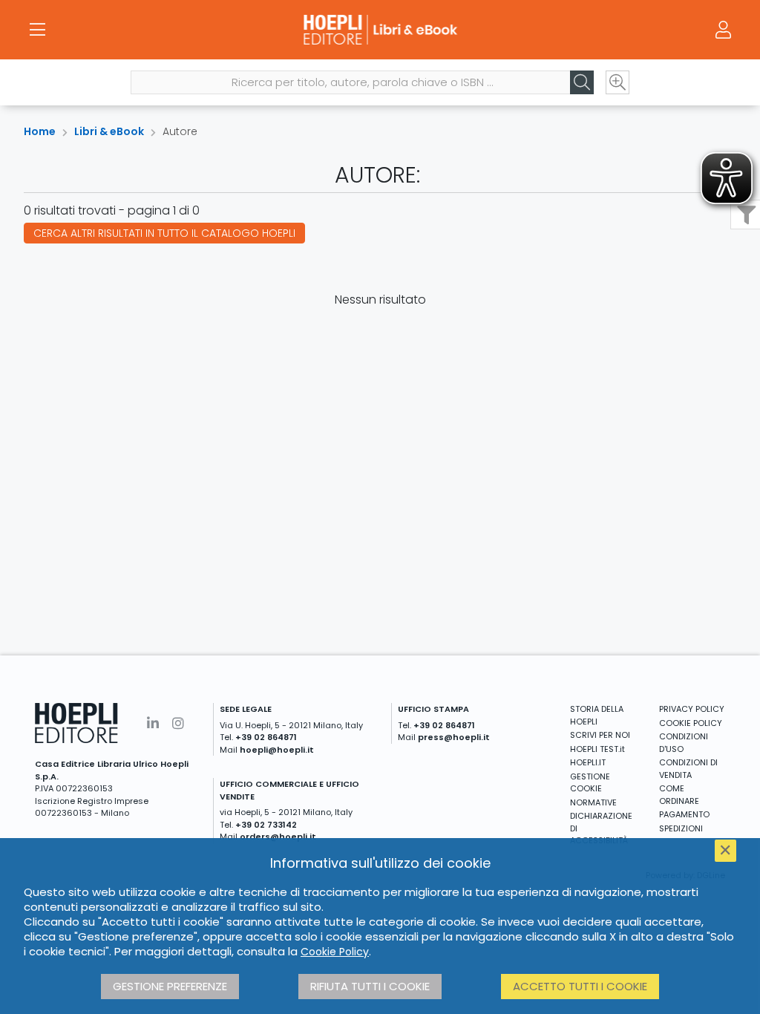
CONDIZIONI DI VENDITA (688, 768)
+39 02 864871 (266, 737)
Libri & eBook (109, 131)
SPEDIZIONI (681, 828)
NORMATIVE (593, 802)
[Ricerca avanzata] (617, 82)
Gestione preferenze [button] (170, 986)
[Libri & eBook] (380, 30)
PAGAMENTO (684, 814)
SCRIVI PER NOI (600, 735)
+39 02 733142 (266, 825)
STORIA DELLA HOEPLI (596, 715)
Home (40, 131)
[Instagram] (178, 723)
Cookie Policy (335, 951)
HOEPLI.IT (588, 762)
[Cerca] (582, 82)
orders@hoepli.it (278, 837)
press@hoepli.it (454, 737)
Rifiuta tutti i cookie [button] (370, 986)
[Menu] (37, 29)
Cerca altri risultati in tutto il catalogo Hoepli (164, 233)
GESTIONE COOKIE (590, 783)
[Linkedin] (153, 723)
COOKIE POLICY (690, 723)
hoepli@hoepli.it (277, 750)
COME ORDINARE (679, 794)
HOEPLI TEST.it (597, 749)
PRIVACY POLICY (691, 709)
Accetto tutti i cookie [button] (580, 986)
